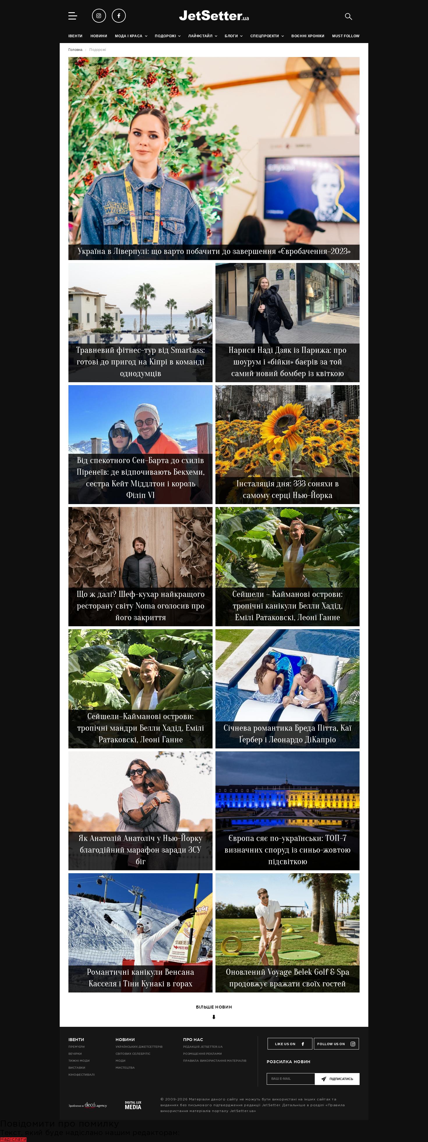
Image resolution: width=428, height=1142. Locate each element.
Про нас (193, 1039)
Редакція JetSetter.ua (202, 1046)
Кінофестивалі (81, 1074)
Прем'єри (76, 1046)
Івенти (76, 1039)
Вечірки (75, 1053)
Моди (120, 1060)
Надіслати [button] (13, 1139)
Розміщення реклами (202, 1053)
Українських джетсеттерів (139, 1046)
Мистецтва (125, 1067)
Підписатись (341, 1079)
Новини (125, 1039)
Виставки (76, 1067)
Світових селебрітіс (133, 1053)
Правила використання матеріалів (214, 1060)
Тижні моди (79, 1060)
